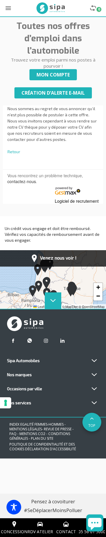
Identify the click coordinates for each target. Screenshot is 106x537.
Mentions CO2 (32, 433)
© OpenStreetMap (92, 306)
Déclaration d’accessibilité (50, 448)
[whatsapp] (29, 341)
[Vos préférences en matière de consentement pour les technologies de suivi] (5, 402)
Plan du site (42, 438)
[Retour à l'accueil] (50, 8)
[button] (38, 286)
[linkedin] (62, 341)
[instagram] (46, 341)
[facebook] (13, 341)
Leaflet (42, 306)
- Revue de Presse (57, 429)
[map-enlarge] (53, 300)
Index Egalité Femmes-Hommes (36, 424)
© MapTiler (70, 306)
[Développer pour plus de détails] (94, 360)
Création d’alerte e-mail (53, 93)
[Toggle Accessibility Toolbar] (14, 507)
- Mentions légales (37, 427)
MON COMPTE (53, 74)
